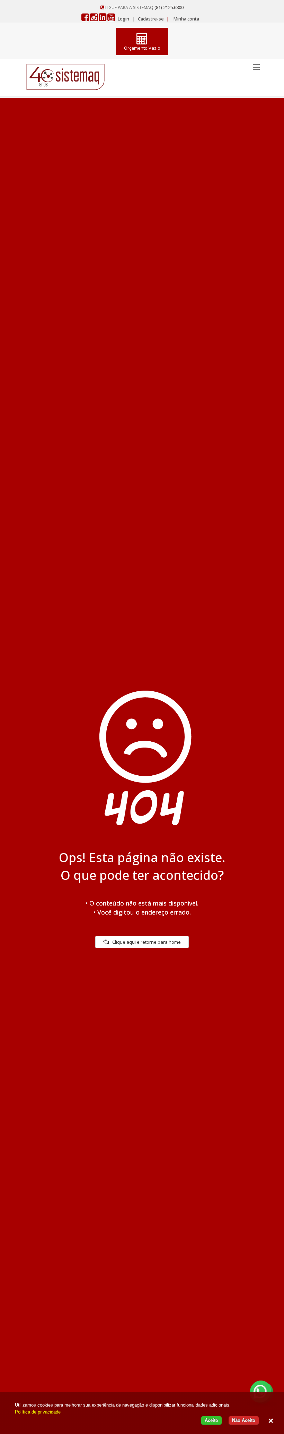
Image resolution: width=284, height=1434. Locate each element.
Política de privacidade (38, 1412)
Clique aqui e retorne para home (146, 942)
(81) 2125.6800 (169, 7)
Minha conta (186, 19)
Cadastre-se (150, 19)
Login (123, 19)
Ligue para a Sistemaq (129, 7)
